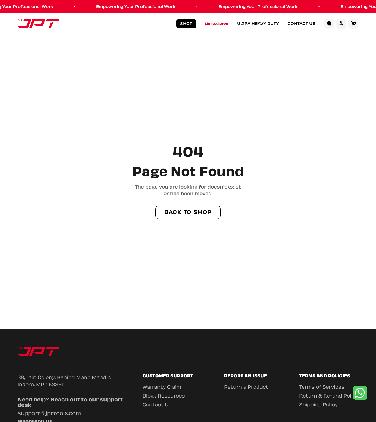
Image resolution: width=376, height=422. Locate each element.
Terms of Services (321, 387)
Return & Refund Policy (328, 395)
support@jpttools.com (49, 413)
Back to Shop (188, 212)
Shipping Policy (318, 404)
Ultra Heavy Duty (258, 24)
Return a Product (246, 387)
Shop (186, 24)
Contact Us (301, 24)
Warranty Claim (162, 387)
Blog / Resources (164, 395)
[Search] (329, 24)
